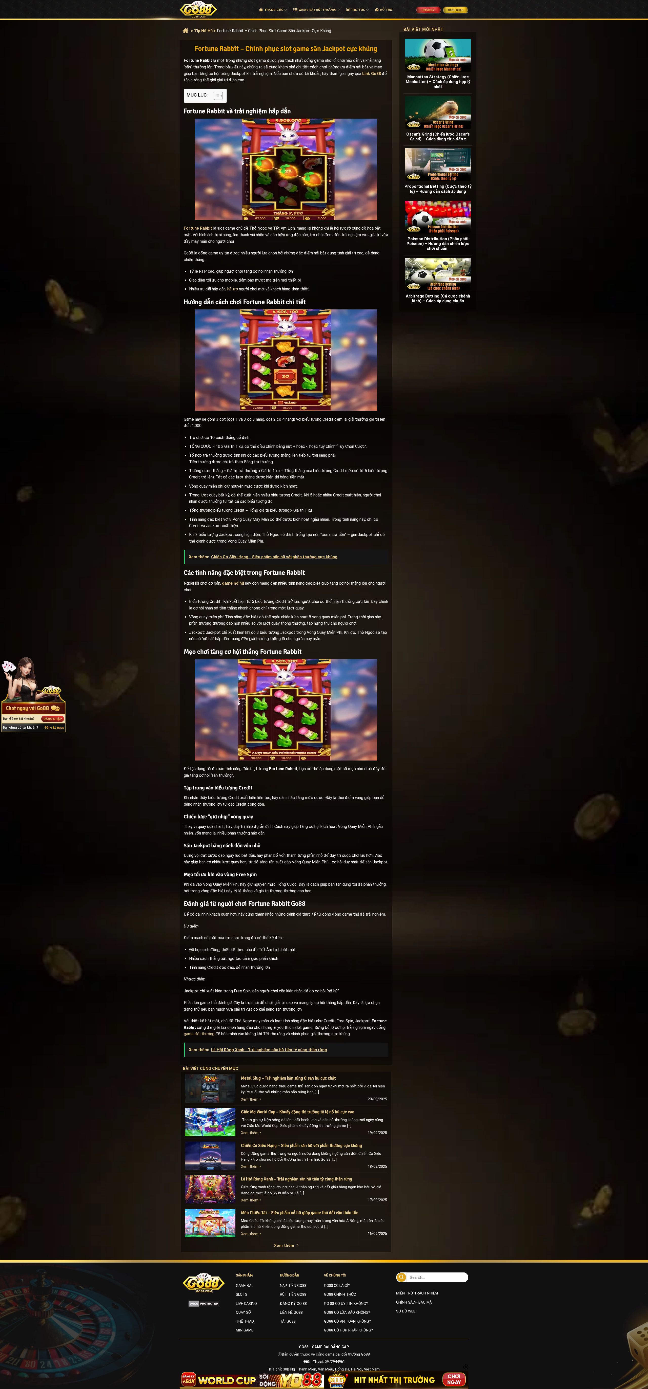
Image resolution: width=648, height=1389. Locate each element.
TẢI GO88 (288, 1321)
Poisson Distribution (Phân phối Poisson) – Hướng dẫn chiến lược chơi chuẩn (438, 243)
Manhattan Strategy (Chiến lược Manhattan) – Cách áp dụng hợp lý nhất (438, 82)
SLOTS (241, 1294)
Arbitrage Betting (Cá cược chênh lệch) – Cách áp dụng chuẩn (438, 298)
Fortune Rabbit (198, 228)
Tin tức (358, 10)
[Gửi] (401, 1277)
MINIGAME (244, 1330)
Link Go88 (371, 73)
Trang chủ (274, 10)
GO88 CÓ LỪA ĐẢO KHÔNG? (347, 1312)
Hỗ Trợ (386, 10)
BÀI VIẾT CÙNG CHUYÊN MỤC (215, 1068)
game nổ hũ (233, 583)
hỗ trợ (232, 289)
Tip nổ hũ (203, 30)
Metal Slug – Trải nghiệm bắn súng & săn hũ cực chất (288, 1078)
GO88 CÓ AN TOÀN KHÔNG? (347, 1321)
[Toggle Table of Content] (215, 95)
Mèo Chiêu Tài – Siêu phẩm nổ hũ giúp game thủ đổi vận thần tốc (299, 1212)
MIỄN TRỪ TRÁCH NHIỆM (417, 1293)
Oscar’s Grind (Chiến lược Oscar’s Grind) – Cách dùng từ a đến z (438, 136)
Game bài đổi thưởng (318, 10)
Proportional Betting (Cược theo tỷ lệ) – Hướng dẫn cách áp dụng (438, 189)
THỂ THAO (245, 1321)
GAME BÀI (244, 1286)
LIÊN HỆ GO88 (291, 1312)
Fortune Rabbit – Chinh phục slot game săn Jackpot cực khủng (274, 30)
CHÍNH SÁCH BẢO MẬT (415, 1302)
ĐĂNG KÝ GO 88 (293, 1304)
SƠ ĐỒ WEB (406, 1311)
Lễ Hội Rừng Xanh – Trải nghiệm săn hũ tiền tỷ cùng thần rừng (296, 1179)
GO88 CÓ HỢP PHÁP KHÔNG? (348, 1330)
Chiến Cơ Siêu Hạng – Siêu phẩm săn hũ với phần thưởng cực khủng (301, 1145)
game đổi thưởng (199, 1033)
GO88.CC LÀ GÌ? (337, 1286)
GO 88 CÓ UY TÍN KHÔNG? (346, 1304)
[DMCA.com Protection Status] (204, 1303)
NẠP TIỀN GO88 (293, 1286)
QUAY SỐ (243, 1312)
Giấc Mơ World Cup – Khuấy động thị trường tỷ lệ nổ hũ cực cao (297, 1112)
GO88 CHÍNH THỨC (340, 1294)
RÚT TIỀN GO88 (293, 1294)
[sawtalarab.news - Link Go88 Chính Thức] (204, 9)
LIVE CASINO (246, 1304)
